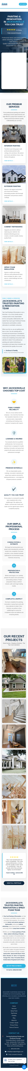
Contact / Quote (14, 1022)
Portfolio (14, 1015)
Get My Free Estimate (14, 966)
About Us (14, 1020)
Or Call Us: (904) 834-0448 (14, 970)
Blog (14, 1018)
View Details (8, 160)
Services (14, 1008)
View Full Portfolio (14, 883)
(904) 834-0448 (15, 1048)
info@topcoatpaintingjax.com (15, 1051)
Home (14, 1006)
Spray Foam (14, 1011)
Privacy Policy (14, 1025)
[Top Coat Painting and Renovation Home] (4, 4)
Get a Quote (23, 4)
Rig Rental (14, 1013)
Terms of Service (14, 1027)
